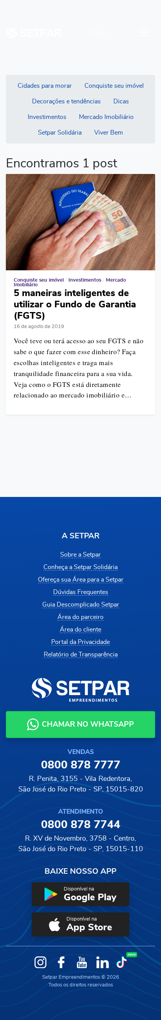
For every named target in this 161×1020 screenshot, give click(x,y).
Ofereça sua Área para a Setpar (80, 580)
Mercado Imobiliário (106, 117)
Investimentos (47, 117)
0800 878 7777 (80, 765)
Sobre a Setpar (80, 555)
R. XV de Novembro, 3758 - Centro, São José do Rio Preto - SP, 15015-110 (80, 843)
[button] (80, 894)
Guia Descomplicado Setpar (80, 604)
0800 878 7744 (80, 825)
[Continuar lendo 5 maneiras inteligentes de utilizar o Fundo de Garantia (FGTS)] (80, 222)
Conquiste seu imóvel (114, 86)
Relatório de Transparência (81, 654)
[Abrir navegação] (144, 33)
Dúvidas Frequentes (80, 592)
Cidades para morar (45, 86)
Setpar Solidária (60, 132)
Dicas (121, 101)
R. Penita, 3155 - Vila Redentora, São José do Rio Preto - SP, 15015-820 (80, 784)
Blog (97, 33)
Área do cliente (80, 629)
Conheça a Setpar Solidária (80, 567)
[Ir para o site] (33, 33)
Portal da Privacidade (80, 642)
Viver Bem (108, 132)
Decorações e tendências (66, 101)
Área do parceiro (80, 617)
